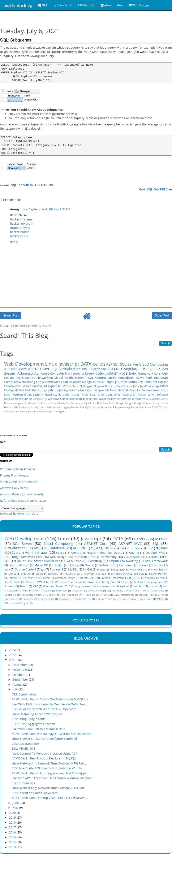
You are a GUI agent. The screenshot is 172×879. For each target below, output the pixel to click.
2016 (13, 832)
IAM (16, 407)
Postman (17, 394)
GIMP (125, 390)
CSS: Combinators (24, 694)
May (16, 808)
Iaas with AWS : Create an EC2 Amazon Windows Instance (52, 778)
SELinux (163, 407)
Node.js (112, 382)
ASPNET (112, 364)
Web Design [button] (140, 5)
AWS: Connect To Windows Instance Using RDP (44, 753)
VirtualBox (135, 382)
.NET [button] (44, 5)
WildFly (43, 411)
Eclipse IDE (102, 390)
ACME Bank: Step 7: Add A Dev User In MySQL (44, 758)
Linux (51, 364)
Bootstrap (161, 378)
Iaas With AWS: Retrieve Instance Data (38, 729)
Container (150, 382)
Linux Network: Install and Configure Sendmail (44, 739)
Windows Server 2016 (61, 399)
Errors (79, 378)
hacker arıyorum (21, 223)
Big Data (69, 390)
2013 (13, 847)
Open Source (92, 407)
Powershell (128, 394)
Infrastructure (25, 378)
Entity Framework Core (144, 373)
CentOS (99, 364)
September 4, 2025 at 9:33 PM (49, 209)
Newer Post (11, 315)
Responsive (137, 407)
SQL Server (129, 364)
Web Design (58, 557)
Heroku (155, 390)
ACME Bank (144, 378)
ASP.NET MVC (39, 368)
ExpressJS (54, 386)
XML (49, 411)
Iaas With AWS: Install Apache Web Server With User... (50, 704)
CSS (149, 368)
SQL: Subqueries (23, 783)
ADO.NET (114, 368)
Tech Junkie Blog (17, 5)
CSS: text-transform (25, 744)
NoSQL (101, 382)
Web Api (154, 386)
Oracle (123, 382)
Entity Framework (48, 382)
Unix (17, 411)
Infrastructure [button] (113, 5)
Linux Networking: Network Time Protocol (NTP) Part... (49, 763)
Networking (45, 378)
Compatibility (58, 403)
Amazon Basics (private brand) (21, 494)
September (21, 679)
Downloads (109, 403)
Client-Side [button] (64, 5)
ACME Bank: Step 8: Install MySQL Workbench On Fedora (51, 734)
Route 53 (150, 407)
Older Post (162, 315)
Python (141, 394)
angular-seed (84, 399)
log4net (116, 399)
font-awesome (102, 399)
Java (18, 386)
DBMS (164, 386)
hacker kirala (19, 236)
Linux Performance (49, 407)
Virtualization (70, 368)
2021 (13, 660)
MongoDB (89, 382)
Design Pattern (85, 390)
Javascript (69, 364)
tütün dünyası (20, 228)
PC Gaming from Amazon (17, 469)
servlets (126, 399)
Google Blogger (124, 403)
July (15, 689)
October (19, 675)
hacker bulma (19, 232)
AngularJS (131, 368)
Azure (45, 373)
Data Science (124, 386)
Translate (31, 514)
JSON (136, 386)
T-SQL (89, 378)
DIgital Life (90, 403)
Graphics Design (139, 390)
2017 (13, 827)
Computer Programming (67, 373)
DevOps (9, 390)
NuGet (77, 386)
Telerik (37, 399)
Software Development (148, 582)
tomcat (136, 399)
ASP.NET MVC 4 (81, 394)
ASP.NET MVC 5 (117, 373)
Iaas (164, 368)
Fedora (9, 386)
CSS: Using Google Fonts (29, 719)
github (52, 390)
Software (9, 411)
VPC (44, 399)
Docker (163, 382)
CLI (94, 394)
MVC (28, 390)
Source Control (32, 386)
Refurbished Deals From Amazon (23, 501)
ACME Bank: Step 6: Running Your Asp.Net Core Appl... (50, 773)
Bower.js (110, 386)
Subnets (27, 399)
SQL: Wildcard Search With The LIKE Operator (44, 709)
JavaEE (144, 386)
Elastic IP (115, 390)
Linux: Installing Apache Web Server (37, 714)
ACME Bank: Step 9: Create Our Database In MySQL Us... (51, 699)
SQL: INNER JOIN (23, 748)
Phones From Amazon (15, 475)
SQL (55, 368)
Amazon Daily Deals (14, 488)
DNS (99, 403)
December (20, 665)
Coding (101, 373)
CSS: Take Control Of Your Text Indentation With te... (48, 768)
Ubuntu (100, 378)
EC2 (157, 368)
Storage (42, 390)
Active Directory (30, 590)
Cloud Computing (153, 364)
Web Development (24, 364)
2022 (13, 655)
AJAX (60, 390)
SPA (34, 390)
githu (63, 411)
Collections (44, 403)
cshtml (56, 411)
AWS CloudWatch (151, 398)
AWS (85, 368)
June (16, 803)
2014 (13, 842)
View (22, 411)
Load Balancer (71, 382)
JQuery (90, 373)
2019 (13, 817)
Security (38, 394)
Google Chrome (143, 403)
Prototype (106, 407)
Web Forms (32, 411)
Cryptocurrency (74, 403)
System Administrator (22, 373)
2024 (13, 650)
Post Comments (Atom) (35, 326)
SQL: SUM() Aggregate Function (33, 724)
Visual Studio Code (56, 394)
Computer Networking (19, 382)
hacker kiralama (21, 219)
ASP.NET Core (15, 368)
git (45, 386)
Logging (65, 407)
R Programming (121, 407)
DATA (86, 364)
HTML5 (19, 390)
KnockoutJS (25, 407)
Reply (14, 242)
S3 (157, 407)
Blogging (99, 386)
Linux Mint (101, 578)
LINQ (35, 407)
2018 (13, 822)
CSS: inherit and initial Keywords (35, 793)
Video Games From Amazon (19, 482)
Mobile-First (77, 407)
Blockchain (30, 403)
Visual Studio (64, 378)
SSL (29, 394)
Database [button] (87, 5)
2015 (13, 837)
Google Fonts (160, 403)
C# (143, 368)
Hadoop (8, 407)
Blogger (88, 386)
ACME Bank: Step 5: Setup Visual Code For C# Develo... (50, 798)
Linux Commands (109, 394)
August (18, 684)
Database (98, 368)
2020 (13, 813)
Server (151, 394)
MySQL (67, 386)
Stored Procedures (120, 378)
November (20, 670)
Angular (19, 403)
